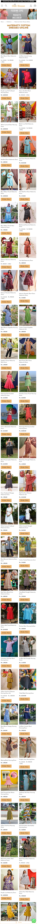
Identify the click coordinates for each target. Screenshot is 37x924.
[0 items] (35, 6)
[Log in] (31, 6)
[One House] (18, 5)
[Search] (6, 6)
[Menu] (2, 6)
